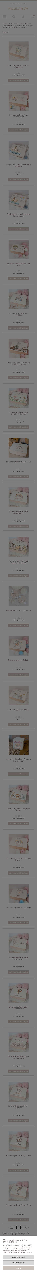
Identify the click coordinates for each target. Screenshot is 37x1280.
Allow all (18, 1268)
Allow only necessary (19, 1257)
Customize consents (18, 1262)
